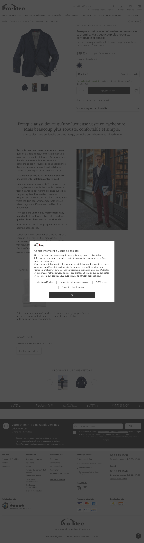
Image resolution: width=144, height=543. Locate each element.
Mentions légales (45, 282)
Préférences (101, 282)
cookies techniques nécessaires (74, 282)
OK (72, 295)
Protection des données (73, 287)
